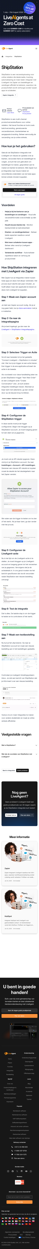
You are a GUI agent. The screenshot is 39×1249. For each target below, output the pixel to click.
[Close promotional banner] (37, 2)
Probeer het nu (11, 815)
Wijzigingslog (29, 1069)
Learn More (10, 112)
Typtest (29, 1099)
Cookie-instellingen (10, 1237)
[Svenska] (20, 1224)
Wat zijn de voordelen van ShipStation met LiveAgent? (17, 755)
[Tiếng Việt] (26, 1224)
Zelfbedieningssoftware (19, 1122)
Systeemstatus (29, 1065)
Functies (10, 1066)
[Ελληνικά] (20, 1218)
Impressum (10, 1101)
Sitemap (28, 1235)
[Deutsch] (16, 1218)
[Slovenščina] (16, 1224)
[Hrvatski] (6, 1221)
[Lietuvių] (20, 1221)
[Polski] (33, 1221)
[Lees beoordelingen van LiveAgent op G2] (19, 1182)
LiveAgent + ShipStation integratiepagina (18, 329)
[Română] (6, 1224)
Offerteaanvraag (29, 1073)
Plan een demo (25, 815)
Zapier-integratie (8, 95)
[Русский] (9, 1224)
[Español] (26, 1218)
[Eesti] (30, 1218)
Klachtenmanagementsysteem (19, 1130)
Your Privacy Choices (28, 1237)
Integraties (8, 56)
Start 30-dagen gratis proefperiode (19, 1010)
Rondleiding (10, 1074)
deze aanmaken (25, 308)
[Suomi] (33, 1218)
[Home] (2, 56)
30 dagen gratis (19, 194)
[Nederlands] (26, 1221)
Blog (29, 1083)
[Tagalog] (23, 1224)
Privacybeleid (12, 1235)
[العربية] (3, 1218)
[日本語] (16, 1221)
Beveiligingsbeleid (28, 1232)
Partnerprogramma (10, 1098)
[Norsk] (30, 1221)
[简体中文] (30, 1224)
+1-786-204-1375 (20, 1154)
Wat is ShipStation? (9, 745)
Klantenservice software (19, 1115)
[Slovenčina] (13, 1224)
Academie (29, 1091)
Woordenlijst (29, 1087)
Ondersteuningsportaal (29, 1057)
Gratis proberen (22, 770)
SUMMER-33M (16, 29)
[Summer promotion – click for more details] (19, 22)
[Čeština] (9, 1218)
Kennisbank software (19, 1111)
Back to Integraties (9, 770)
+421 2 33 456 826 (21, 1147)
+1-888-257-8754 (20, 1151)
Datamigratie (29, 1061)
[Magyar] (9, 1221)
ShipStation (18, 56)
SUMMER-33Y (8, 31)
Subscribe (19, 1202)
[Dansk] (13, 1218)
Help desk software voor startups (19, 1138)
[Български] (6, 1218)
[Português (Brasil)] (3, 1224)
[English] (23, 1218)
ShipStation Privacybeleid (26, 112)
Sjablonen (29, 1095)
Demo (10, 1059)
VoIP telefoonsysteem (19, 1118)
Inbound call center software (19, 1126)
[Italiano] (13, 1221)
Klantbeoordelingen (10, 1094)
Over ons (10, 1083)
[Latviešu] (23, 1221)
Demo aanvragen (19, 190)
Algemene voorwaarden (12, 1232)
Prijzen (10, 1063)
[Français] (3, 1221)
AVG (21, 1235)
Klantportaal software (19, 1134)
